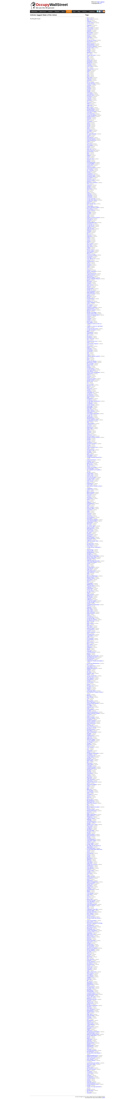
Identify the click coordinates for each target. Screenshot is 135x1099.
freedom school (91, 578)
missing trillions (90, 567)
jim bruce (89, 728)
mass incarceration (91, 920)
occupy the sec (90, 225)
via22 (88, 192)
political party (90, 1003)
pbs (88, 762)
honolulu (89, 431)
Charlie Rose (90, 944)
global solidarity (91, 44)
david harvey (90, 549)
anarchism (89, 201)
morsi (88, 512)
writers (88, 374)
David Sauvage (90, 620)
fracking (89, 87)
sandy (88, 377)
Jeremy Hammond (91, 273)
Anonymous (90, 276)
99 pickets (89, 61)
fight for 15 (89, 463)
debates (89, 186)
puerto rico (89, 321)
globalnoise (90, 62)
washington (90, 412)
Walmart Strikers (91, 277)
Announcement (90, 986)
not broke (89, 714)
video (88, 136)
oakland (89, 70)
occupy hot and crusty (92, 328)
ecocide (89, 687)
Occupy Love (90, 685)
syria (88, 76)
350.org (89, 272)
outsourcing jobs (91, 632)
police (88, 59)
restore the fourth (91, 55)
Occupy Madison (91, 961)
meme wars (90, 966)
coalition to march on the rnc (94, 323)
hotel (88, 708)
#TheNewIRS (90, 991)
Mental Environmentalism (93, 1031)
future (88, 745)
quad (88, 614)
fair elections (90, 464)
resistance (89, 442)
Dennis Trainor (90, 250)
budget (88, 654)
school (88, 1079)
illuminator (89, 769)
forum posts (90, 825)
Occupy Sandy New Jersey (93, 918)
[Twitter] (97, 11)
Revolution (89, 281)
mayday (89, 461)
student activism (91, 116)
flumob (88, 1089)
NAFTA (88, 606)
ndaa (88, 215)
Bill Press (89, 695)
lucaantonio (90, 346)
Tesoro (88, 774)
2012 (88, 633)
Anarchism (89, 516)
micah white (90, 165)
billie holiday (90, 760)
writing (88, 724)
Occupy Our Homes (92, 619)
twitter (88, 266)
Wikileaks (89, 819)
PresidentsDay (90, 298)
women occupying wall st (93, 315)
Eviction (89, 533)
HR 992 (89, 472)
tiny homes (89, 963)
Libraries (89, 1000)
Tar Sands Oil (90, 946)
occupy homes (90, 226)
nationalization (90, 868)
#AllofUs (89, 859)
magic (88, 875)
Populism (89, 960)
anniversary (90, 256)
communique (90, 1073)
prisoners (89, 539)
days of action (90, 507)
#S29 (88, 674)
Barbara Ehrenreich (92, 810)
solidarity (89, 21)
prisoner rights (90, 508)
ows (88, 39)
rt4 (87, 542)
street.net (89, 434)
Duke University (91, 612)
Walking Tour (90, 584)
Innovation (89, 112)
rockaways (89, 719)
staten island (90, 409)
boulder (89, 680)
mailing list (89, 827)
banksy (88, 161)
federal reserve (90, 613)
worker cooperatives (92, 930)
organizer (89, 607)
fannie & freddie (91, 180)
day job (89, 592)
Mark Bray (89, 608)
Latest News (34, 11)
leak (88, 895)
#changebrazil (90, 503)
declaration (89, 518)
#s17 (88, 152)
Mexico (88, 253)
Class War (89, 245)
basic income (90, 285)
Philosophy (89, 1039)
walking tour (90, 599)
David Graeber (90, 945)
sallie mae (89, 569)
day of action (90, 243)
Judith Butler (90, 588)
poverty (89, 241)
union (88, 122)
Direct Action (90, 41)
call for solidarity (91, 302)
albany (88, 466)
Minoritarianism (91, 883)
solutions (89, 283)
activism (89, 270)
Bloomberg (89, 858)
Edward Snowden (91, 940)
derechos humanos (91, 443)
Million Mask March (91, 814)
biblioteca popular (91, 310)
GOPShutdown (90, 735)
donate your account (92, 864)
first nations (90, 208)
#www (88, 985)
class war (89, 148)
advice (88, 795)
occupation (89, 121)
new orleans (90, 177)
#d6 (88, 422)
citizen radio (90, 611)
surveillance (90, 794)
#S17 (88, 26)
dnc (88, 57)
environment (90, 29)
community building (91, 562)
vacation (89, 710)
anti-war (89, 42)
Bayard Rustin (90, 577)
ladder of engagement (92, 881)
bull (88, 582)
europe (88, 49)
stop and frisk (90, 69)
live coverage (90, 363)
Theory (88, 287)
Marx (88, 643)
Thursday (89, 951)
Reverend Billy (90, 830)
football (89, 943)
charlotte (89, 85)
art (87, 699)
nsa (88, 501)
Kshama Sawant (91, 936)
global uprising (90, 492)
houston (89, 213)
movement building (91, 255)
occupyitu (89, 1028)
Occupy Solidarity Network (93, 278)
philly (88, 397)
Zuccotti (89, 282)
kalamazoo (89, 236)
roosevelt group (91, 1078)
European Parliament (92, 1005)
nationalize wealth (91, 840)
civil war (89, 514)
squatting (89, 452)
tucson (88, 444)
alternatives (90, 252)
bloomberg (89, 188)
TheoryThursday (91, 293)
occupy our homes (91, 40)
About (63, 11)
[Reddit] (100, 11)
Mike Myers (90, 625)
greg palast (89, 579)
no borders (89, 754)
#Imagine (89, 989)
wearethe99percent (92, 222)
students (89, 118)
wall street (89, 143)
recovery (89, 376)
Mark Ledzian (90, 623)
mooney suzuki (90, 809)
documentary (90, 151)
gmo (88, 491)
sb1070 (89, 446)
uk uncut (89, 426)
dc (87, 191)
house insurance (91, 722)
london (88, 366)
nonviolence (90, 878)
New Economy (90, 544)
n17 (88, 383)
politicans (89, 587)
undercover (90, 780)
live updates (90, 305)
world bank (89, 873)
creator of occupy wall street (94, 1086)
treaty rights (90, 428)
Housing (89, 838)
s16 (88, 183)
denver (88, 126)
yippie (88, 347)
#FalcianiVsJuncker (92, 999)
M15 (88, 906)
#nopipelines (90, 398)
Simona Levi (90, 1001)
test (88, 958)
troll (88, 56)
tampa (88, 86)
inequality (89, 765)
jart (88, 233)
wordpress (89, 828)
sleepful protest (91, 418)
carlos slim (89, 484)
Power (88, 1036)
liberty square (90, 493)
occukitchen (90, 351)
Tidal (88, 593)
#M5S (88, 1029)
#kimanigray (90, 454)
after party (89, 1008)
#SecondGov (90, 990)
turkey (88, 146)
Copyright (89, 650)
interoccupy (90, 350)
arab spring (90, 218)
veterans (89, 316)
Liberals (89, 1021)
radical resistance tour (92, 447)
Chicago (89, 231)
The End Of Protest (91, 1050)
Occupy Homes (91, 658)
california (89, 79)
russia (88, 317)
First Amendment (91, 652)
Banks (88, 890)
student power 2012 (92, 313)
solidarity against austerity (93, 356)
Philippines (89, 817)
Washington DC (91, 802)
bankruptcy (89, 763)
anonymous (90, 223)
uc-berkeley (90, 403)
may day (89, 97)
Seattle (88, 837)
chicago (89, 36)
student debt (90, 473)
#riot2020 (89, 1093)
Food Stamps (90, 893)
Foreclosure (90, 659)
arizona (89, 438)
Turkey (88, 496)
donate (88, 90)
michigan (89, 212)
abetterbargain (90, 552)
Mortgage (89, 536)
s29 (88, 352)
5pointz (89, 823)
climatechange (90, 449)
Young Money (90, 976)
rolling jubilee (90, 206)
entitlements (90, 865)
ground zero (90, 799)
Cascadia (89, 979)
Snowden (89, 1049)
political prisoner (91, 275)
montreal (89, 391)
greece (88, 232)
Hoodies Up (90, 554)
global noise (90, 365)
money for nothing (91, 727)
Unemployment (90, 634)
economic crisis (91, 931)
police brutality (90, 228)
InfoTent (50, 11)
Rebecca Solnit (90, 628)
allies (88, 573)
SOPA (88, 649)
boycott (89, 386)
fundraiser (89, 1018)
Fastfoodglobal (90, 1024)
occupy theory (90, 591)
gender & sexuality (91, 312)
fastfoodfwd (90, 407)
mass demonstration (92, 521)
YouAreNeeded (90, 1033)
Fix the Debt (90, 790)
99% (88, 153)
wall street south (91, 175)
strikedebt (89, 456)
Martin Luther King (91, 557)
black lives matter (91, 1064)
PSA (88, 622)
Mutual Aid (89, 928)
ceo (88, 749)
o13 (88, 74)
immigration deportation (93, 753)
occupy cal (89, 402)
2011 (88, 624)
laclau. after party (91, 996)
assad (88, 563)
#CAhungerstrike (91, 538)
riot (88, 1091)
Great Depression (91, 571)
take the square (91, 436)
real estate (89, 903)
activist (88, 1080)
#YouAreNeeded (91, 162)
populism (89, 998)
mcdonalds (89, 750)
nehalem (89, 1075)
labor (88, 20)
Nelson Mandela (91, 876)
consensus (89, 96)
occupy (88, 51)
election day (90, 381)
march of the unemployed (93, 372)
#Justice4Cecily (91, 109)
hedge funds (90, 886)
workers (89, 842)
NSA (88, 793)
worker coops (90, 489)
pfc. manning (90, 170)
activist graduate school (93, 1084)
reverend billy (90, 468)
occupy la (89, 399)
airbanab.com (90, 707)
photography (90, 1020)
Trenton (89, 915)
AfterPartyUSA (90, 110)
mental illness (90, 682)
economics (89, 197)
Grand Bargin (90, 792)
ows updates (90, 94)
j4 (87, 54)
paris (88, 360)
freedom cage (90, 673)
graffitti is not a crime (92, 824)
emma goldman (91, 517)
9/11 (88, 798)
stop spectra (90, 371)
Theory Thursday (91, 84)
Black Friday (90, 107)
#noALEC (89, 553)
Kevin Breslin (90, 725)
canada (89, 135)
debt (88, 75)
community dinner (91, 690)
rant (88, 574)
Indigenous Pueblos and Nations (95, 660)
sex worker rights (91, 526)
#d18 (88, 429)
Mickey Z (89, 688)
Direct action (90, 700)
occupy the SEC (91, 618)
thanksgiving (90, 853)
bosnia (88, 504)
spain (88, 127)
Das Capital (90, 644)
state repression (91, 779)
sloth (88, 506)
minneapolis (90, 332)
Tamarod (89, 513)
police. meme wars (91, 971)
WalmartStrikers (91, 815)
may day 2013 (90, 462)
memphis (89, 318)
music (88, 267)
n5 (87, 205)
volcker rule (90, 884)
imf (87, 874)
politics (88, 785)
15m (88, 190)
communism (90, 498)
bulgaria (89, 502)
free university (90, 338)
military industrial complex (93, 713)
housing (89, 64)
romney (89, 172)
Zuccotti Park (90, 617)
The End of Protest (91, 111)
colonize (89, 616)
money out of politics (92, 467)
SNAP (88, 891)
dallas (88, 1070)
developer (89, 829)
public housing (90, 717)
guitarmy (89, 181)
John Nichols (90, 697)
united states (90, 764)
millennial (89, 778)
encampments (90, 629)
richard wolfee (90, 843)
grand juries (90, 373)
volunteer (89, 193)
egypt (88, 511)
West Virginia (90, 913)
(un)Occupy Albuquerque (93, 663)
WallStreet (52, 5)
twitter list (89, 737)
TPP (88, 106)
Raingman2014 (91, 1043)
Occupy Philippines (91, 822)
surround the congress (92, 343)
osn (88, 898)
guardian (89, 758)
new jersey (89, 388)
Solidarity (89, 230)
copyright (89, 820)
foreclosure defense (92, 46)
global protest (90, 1026)
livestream (89, 337)
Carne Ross (90, 546)
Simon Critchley (91, 949)
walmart (89, 31)
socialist (89, 832)
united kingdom (91, 423)
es (99, 3)
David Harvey (90, 642)
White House (90, 935)
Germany (89, 939)
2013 (88, 640)
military (88, 247)
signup (102, 2)
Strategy (89, 1016)
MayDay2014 (90, 1010)
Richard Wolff (90, 995)
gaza (88, 387)
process (89, 896)
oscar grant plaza (91, 369)
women (89, 630)
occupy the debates (92, 361)
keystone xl (89, 301)
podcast (89, 869)
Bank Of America (91, 835)
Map (79, 11)
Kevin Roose (90, 975)
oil (87, 268)
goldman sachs (90, 95)
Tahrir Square (90, 973)
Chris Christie (90, 914)
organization (90, 635)
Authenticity (90, 880)
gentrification (90, 417)
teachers (89, 178)
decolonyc (89, 336)
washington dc (90, 392)
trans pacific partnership (93, 413)
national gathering (91, 140)
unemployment (90, 889)
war (88, 564)
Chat (74, 11)
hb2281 (89, 439)
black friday (90, 77)
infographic (89, 647)
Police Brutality (90, 1015)
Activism (89, 286)
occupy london (90, 368)
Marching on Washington (93, 556)
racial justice (90, 168)
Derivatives (89, 730)
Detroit (88, 160)
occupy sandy (90, 22)
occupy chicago (91, 602)
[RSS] (104, 11)
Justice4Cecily (90, 45)
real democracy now (92, 341)
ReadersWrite (90, 288)
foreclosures (90, 421)
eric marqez (90, 742)
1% (88, 142)
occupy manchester (92, 675)
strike (88, 71)
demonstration (90, 594)
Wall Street (89, 52)
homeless (89, 220)
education (89, 34)
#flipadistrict (90, 983)
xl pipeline (89, 969)
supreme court (90, 479)
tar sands (89, 532)
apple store (89, 738)
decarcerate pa (90, 396)
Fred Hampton (90, 747)
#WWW (89, 978)
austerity (89, 30)
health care (89, 416)
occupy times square (92, 200)
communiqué (90, 27)
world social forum (91, 459)
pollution (89, 775)
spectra (89, 166)
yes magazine (90, 678)
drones (88, 263)
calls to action (90, 531)
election (89, 187)
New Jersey (90, 246)
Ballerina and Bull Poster (93, 1034)
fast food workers (91, 558)
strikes (88, 1025)
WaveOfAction (90, 984)
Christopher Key (91, 929)
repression (89, 92)
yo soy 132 (89, 414)
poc (88, 335)
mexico (88, 211)
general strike (90, 384)
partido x (89, 1004)
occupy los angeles (91, 601)
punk (88, 805)
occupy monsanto (91, 330)
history (88, 141)
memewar (89, 65)
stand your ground (91, 926)
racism (88, 238)
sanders (89, 1065)
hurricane (89, 131)
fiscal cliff (89, 408)
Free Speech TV (91, 258)
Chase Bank (90, 534)
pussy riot (89, 171)
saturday (89, 797)
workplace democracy (92, 994)
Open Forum (43, 11)
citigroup (89, 227)
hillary (88, 1066)
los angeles (90, 130)
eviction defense (91, 210)
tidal (88, 132)
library (88, 311)
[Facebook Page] (102, 11)
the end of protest (91, 1069)
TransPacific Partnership (93, 604)
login (98, 2)
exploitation (90, 488)
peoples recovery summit (93, 437)
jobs (88, 788)
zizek (88, 637)
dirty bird (89, 860)
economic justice (91, 993)
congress (89, 99)
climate (88, 125)
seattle (88, 91)
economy (89, 102)
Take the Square (91, 905)
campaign (89, 348)
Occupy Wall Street (91, 1035)
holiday (88, 857)
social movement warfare (93, 1063)
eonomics (89, 812)
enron (88, 482)
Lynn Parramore (91, 1009)
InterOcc (84, 11)
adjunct (89, 645)
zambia (89, 872)
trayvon (89, 240)
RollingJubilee (90, 1045)
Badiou (88, 1038)
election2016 (90, 1068)
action (88, 303)
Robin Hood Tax (91, 150)
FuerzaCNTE (90, 639)
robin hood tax (90, 572)
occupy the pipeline (91, 115)
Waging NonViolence (92, 668)
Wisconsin (89, 523)
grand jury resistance (92, 182)
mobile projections (91, 768)
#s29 (88, 342)
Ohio (88, 1048)
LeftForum (89, 1030)
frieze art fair (90, 476)
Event (88, 295)
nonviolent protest (91, 767)
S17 (88, 101)
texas (88, 433)
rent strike (89, 306)
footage (89, 743)
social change (90, 251)
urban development (92, 904)
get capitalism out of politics (94, 469)
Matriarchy (89, 1041)
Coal (88, 908)
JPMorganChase (91, 848)
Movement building (91, 784)
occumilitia (89, 705)
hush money (90, 481)
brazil (88, 147)
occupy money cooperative (93, 547)
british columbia (91, 411)
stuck (88, 787)
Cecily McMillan (91, 163)
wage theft (89, 863)
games (88, 653)
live (88, 664)
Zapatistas (89, 933)
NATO (88, 499)
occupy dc (89, 393)
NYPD (88, 156)
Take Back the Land (92, 657)
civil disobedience (91, 839)
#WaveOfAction (91, 292)
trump (88, 300)
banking (89, 367)
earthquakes (90, 522)
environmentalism (91, 167)
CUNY (88, 262)
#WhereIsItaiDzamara (92, 1055)
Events (88, 297)
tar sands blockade (91, 133)
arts (88, 1019)
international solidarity (92, 519)
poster (88, 248)
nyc (88, 17)
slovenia (89, 432)
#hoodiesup (90, 529)
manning (89, 559)
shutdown (89, 265)
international (90, 137)
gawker (89, 752)
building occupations (92, 307)
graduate (89, 1081)
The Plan (89, 954)
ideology (89, 704)
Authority (89, 1040)
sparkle (89, 1085)
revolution (89, 80)
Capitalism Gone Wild (92, 909)
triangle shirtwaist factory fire (94, 457)
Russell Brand (90, 800)
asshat (88, 670)
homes (88, 965)
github (104, 1097)
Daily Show (89, 1014)
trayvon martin (90, 527)
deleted (89, 50)
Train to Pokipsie (91, 1058)
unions (88, 603)
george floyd (90, 1090)
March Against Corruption (93, 807)
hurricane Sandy (91, 718)
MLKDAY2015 (90, 1051)
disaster (89, 669)
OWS (88, 104)
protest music (90, 759)
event (88, 783)
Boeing (88, 833)
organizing (89, 105)
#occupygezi (90, 145)
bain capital (90, 322)
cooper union (90, 474)
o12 (88, 748)
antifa (88, 355)
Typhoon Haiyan (91, 818)
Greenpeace (90, 773)
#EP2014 (89, 296)
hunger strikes (90, 757)
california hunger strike (92, 541)
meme (88, 955)
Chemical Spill (90, 910)
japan (88, 358)
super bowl (89, 941)
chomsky (89, 772)
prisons (89, 202)
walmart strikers (91, 834)
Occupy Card (90, 543)
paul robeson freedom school (94, 486)
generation (89, 777)
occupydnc (89, 1071)
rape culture (90, 609)
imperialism (90, 862)
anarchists (89, 509)
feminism (89, 117)
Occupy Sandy (90, 82)
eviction (89, 320)
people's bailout (91, 379)
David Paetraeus (91, 702)
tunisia (88, 221)
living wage (89, 406)
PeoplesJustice (90, 1011)
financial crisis (90, 158)
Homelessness (90, 964)
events (88, 35)
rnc (88, 67)
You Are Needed (91, 291)
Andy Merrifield (90, 901)
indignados (89, 195)
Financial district (91, 586)
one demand (90, 638)
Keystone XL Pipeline (92, 948)
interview (89, 235)
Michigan (89, 733)
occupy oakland (91, 740)
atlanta (88, 123)
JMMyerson (90, 596)
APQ (88, 1013)
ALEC (88, 242)
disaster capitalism (91, 720)
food (88, 120)
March (88, 808)
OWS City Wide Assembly (93, 561)
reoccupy (89, 494)
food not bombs (91, 113)
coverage (89, 257)
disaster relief (90, 47)
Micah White (90, 32)
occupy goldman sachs (92, 419)
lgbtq (88, 331)
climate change (90, 404)
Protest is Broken (91, 1060)
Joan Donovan (90, 959)
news (88, 157)
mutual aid (89, 60)
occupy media (90, 870)
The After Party (90, 988)
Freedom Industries (92, 911)
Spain (88, 280)
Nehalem (89, 1006)
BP (87, 980)
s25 (88, 353)
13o (88, 72)
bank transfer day (91, 203)
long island (89, 894)
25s (88, 340)
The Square (90, 974)
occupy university (91, 198)
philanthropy (90, 483)
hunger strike (90, 844)
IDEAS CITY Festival (92, 1056)
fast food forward (91, 138)
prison (88, 715)
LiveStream (92, 11)
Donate (69, 11)
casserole (89, 185)
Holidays (89, 888)
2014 (88, 953)
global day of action (92, 362)
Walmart (89, 155)
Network (89, 938)
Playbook (57, 11)
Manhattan (89, 956)
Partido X (89, 290)
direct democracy (91, 723)
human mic (89, 589)
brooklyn (89, 451)
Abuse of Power (91, 916)
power (88, 854)
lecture (88, 694)
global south (90, 333)
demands (89, 497)
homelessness (90, 261)
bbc (88, 804)
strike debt (89, 37)
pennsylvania (90, 394)
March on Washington (92, 576)
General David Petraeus (93, 703)
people (88, 855)
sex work (89, 524)
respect (89, 689)
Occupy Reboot (91, 950)
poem (88, 879)
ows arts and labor (91, 477)
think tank (89, 744)
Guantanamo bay (91, 755)
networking (89, 667)
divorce (89, 581)
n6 (87, 382)
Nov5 (88, 813)
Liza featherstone (91, 665)
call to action (90, 66)
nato (88, 453)
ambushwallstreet (91, 1083)
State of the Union (91, 934)
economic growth (91, 900)
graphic (89, 684)
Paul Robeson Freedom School (94, 692)
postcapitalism (90, 709)
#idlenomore (90, 427)
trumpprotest (90, 1076)
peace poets (90, 921)
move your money (91, 378)
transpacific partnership (93, 655)
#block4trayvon (90, 528)
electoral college (91, 739)
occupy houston (91, 478)
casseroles (89, 196)
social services (90, 308)
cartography (90, 583)
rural (88, 1074)
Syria (88, 566)
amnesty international (92, 712)
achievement (90, 679)
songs (88, 260)
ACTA (88, 648)
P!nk (88, 698)
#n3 (88, 357)
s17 (88, 24)
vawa (88, 448)
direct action (90, 19)
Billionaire (89, 789)
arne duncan (90, 568)
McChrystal (89, 597)
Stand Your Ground (91, 803)
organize (89, 598)
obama (88, 128)
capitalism (89, 25)
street (88, 852)
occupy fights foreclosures (93, 401)
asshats (89, 734)
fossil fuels (89, 968)
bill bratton (89, 885)
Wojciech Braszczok (92, 782)
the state (89, 672)
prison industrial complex (93, 207)
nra (88, 683)
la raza (88, 441)
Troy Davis (89, 627)
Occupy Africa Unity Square (93, 1053)
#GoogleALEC (90, 925)
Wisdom (89, 1044)
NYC (88, 81)
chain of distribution (92, 732)
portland (89, 89)
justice (88, 237)
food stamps (90, 867)
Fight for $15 (90, 1023)
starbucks (89, 424)
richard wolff (90, 551)
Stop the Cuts (90, 677)
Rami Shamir (90, 1059)
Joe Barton (89, 981)
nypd (88, 216)
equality (89, 770)
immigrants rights (91, 176)
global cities (90, 899)
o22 (88, 345)
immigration (90, 173)
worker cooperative (91, 271)
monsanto (89, 100)
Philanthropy (90, 1046)
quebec (89, 389)
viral (88, 970)
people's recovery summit (93, 217)
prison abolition (90, 537)
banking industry (91, 729)
